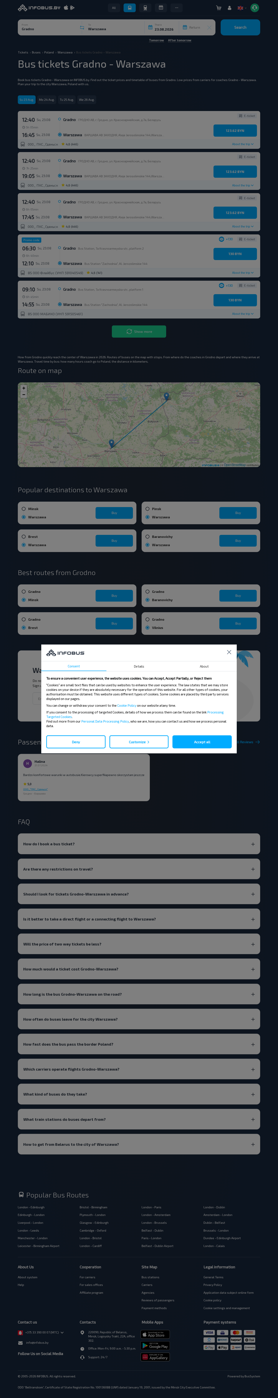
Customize (137, 742)
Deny (76, 742)
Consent (74, 666)
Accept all (202, 742)
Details (139, 666)
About (204, 666)
